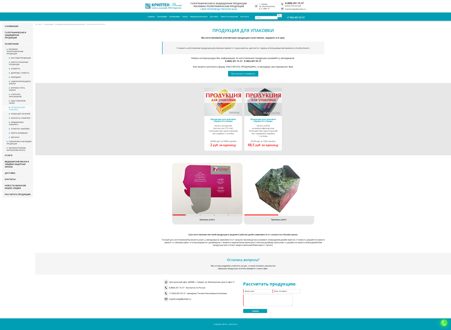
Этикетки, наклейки (20, 129)
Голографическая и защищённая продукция (15, 35)
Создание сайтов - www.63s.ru (226, 324)
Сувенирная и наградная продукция (19, 142)
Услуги (185, 16)
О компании (11, 26)
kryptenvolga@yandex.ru (180, 299)
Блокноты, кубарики (20, 118)
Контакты (244, 16)
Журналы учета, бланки (17, 89)
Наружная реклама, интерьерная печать (16, 149)
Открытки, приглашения (15, 95)
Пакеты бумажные (19, 133)
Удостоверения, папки (17, 102)
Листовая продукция (21, 58)
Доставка (214, 16)
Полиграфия (174, 16)
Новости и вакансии (229, 16)
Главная (151, 16)
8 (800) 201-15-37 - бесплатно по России (187, 287)
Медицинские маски (199, 16)
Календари (16, 77)
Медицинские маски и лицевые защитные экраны (17, 164)
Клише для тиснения (20, 114)
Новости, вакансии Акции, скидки (15, 186)
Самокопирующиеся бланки (20, 82)
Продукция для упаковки (17, 108)
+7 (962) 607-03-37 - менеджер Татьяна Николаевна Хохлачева (198, 293)
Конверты (15, 69)
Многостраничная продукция (18, 63)
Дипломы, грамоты (20, 73)
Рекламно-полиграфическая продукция (15, 51)
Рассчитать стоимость (243, 73)
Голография (162, 16)
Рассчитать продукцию (18, 194)
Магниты (15, 137)
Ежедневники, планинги (16, 123)
